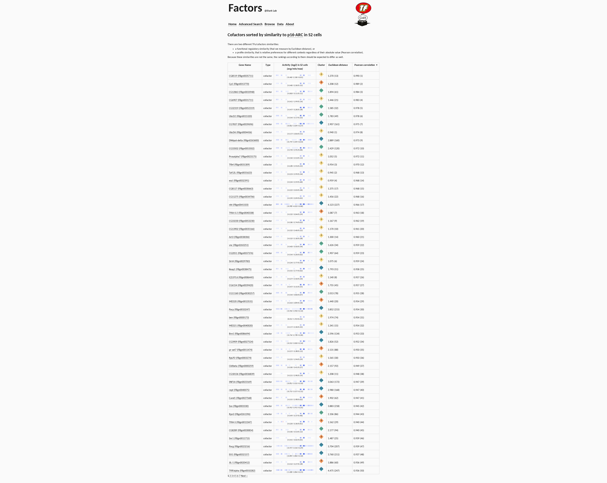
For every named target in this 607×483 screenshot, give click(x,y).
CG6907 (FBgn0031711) (241, 100)
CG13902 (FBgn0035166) (241, 229)
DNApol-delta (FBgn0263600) (244, 140)
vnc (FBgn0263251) (239, 245)
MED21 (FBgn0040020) (241, 326)
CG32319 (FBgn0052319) (241, 108)
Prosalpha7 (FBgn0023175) (243, 156)
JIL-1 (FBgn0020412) (239, 462)
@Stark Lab (270, 11)
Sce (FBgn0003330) (239, 406)
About (290, 24)
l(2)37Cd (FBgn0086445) (241, 277)
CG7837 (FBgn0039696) (241, 124)
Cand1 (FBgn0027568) (240, 398)
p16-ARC (295, 35)
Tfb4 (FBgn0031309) (239, 165)
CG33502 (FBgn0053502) (241, 148)
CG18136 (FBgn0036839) (241, 374)
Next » (244, 476)
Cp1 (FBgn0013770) (239, 84)
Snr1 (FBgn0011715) (239, 438)
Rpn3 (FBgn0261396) (239, 414)
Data (280, 24)
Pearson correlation (365, 65)
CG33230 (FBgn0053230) (241, 221)
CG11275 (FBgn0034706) (241, 197)
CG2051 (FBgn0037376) (241, 253)
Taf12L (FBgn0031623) (240, 173)
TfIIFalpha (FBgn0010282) (242, 471)
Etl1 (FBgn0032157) (239, 454)
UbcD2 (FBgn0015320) (240, 116)
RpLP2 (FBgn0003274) (240, 358)
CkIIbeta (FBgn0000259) (241, 366)
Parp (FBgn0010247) (239, 309)
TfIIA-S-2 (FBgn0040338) (241, 213)
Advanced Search (250, 24)
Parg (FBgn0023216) (239, 446)
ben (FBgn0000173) (239, 317)
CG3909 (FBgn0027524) (241, 342)
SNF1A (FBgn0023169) (240, 382)
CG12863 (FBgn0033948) (241, 92)
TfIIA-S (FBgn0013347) (240, 422)
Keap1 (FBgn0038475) (240, 269)
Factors (245, 8)
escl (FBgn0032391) (239, 181)
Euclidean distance (338, 65)
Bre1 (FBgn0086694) (239, 334)
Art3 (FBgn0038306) (239, 237)
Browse (270, 24)
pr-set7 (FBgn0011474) (240, 350)
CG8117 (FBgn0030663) (241, 189)
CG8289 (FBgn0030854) (241, 430)
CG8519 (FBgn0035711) (241, 76)
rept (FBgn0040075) (239, 390)
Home (232, 24)
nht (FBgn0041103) (238, 205)
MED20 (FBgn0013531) (241, 301)
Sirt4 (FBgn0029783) (239, 261)
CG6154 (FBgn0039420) (241, 285)
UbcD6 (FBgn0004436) (240, 132)
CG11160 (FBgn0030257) (241, 293)
